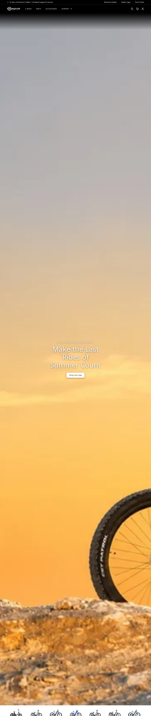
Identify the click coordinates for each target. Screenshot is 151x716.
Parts (38, 9)
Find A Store (139, 2)
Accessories (51, 9)
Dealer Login (126, 2)
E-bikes (28, 9)
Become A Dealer (110, 2)
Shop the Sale (75, 375)
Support (65, 9)
